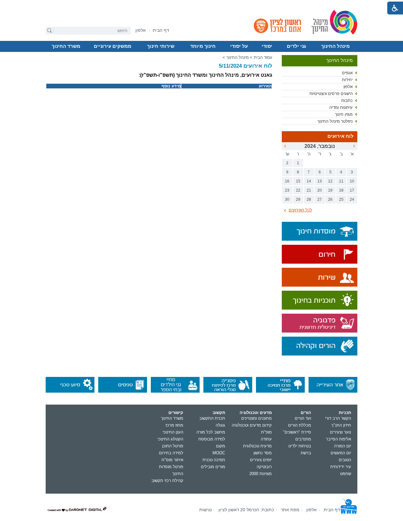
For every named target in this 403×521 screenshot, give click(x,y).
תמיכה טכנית (213, 459)
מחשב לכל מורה (210, 432)
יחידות (347, 79)
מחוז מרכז (174, 425)
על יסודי (239, 46)
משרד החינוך (66, 46)
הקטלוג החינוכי (170, 439)
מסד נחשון (262, 453)
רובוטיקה (264, 466)
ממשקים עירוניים (112, 46)
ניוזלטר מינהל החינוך (335, 121)
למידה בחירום (171, 453)
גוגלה (220, 425)
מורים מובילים (213, 466)
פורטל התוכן (172, 446)
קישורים (175, 412)
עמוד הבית (263, 57)
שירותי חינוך (160, 46)
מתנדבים (303, 439)
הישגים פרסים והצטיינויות (331, 93)
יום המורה (342, 446)
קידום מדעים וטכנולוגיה (252, 425)
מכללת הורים (299, 425)
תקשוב (219, 412)
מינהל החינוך (335, 46)
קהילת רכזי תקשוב (167, 480)
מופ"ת (266, 432)
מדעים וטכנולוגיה (256, 412)
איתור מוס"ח (172, 459)
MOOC (219, 453)
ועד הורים (303, 418)
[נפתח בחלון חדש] (319, 255)
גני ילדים (296, 46)
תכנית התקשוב (212, 418)
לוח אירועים (340, 136)
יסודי (267, 46)
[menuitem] (140, 30)
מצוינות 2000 (260, 473)
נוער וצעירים (340, 432)
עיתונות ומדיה (341, 107)
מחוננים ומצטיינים (256, 418)
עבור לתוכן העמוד (201, 4)
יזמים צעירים (261, 459)
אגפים (347, 72)
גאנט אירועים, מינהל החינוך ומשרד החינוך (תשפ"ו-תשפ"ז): (205, 75)
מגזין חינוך (344, 114)
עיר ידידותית (340, 466)
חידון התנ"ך (341, 425)
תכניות (345, 412)
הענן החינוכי (172, 432)
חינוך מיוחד (203, 46)
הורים (306, 412)
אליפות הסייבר (338, 439)
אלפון (348, 86)
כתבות (347, 100)
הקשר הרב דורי (338, 418)
